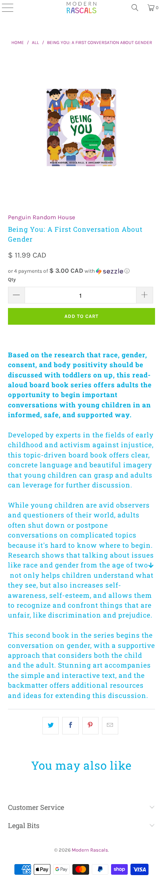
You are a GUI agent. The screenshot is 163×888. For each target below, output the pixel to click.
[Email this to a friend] (110, 725)
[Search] (135, 7)
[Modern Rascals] (81, 7)
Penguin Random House (41, 217)
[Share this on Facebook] (70, 725)
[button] (81, 271)
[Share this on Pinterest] (90, 725)
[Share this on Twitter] (50, 725)
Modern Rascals (90, 850)
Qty (12, 279)
